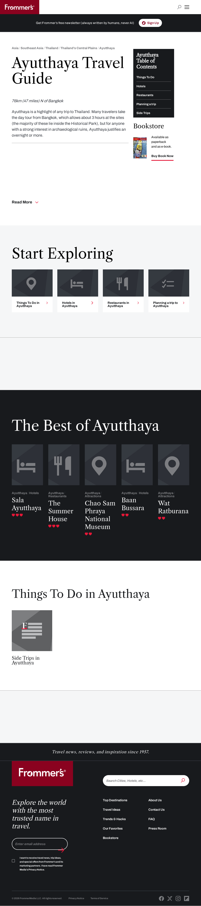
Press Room (157, 828)
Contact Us (156, 809)
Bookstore (110, 838)
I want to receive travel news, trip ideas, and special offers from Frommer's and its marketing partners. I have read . (41, 863)
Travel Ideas (111, 809)
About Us (155, 800)
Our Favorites (113, 828)
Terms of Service (99, 898)
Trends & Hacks (114, 819)
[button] (187, 7)
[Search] (183, 780)
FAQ (151, 819)
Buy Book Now (162, 156)
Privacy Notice (76, 898)
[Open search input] (179, 7)
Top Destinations (115, 800)
